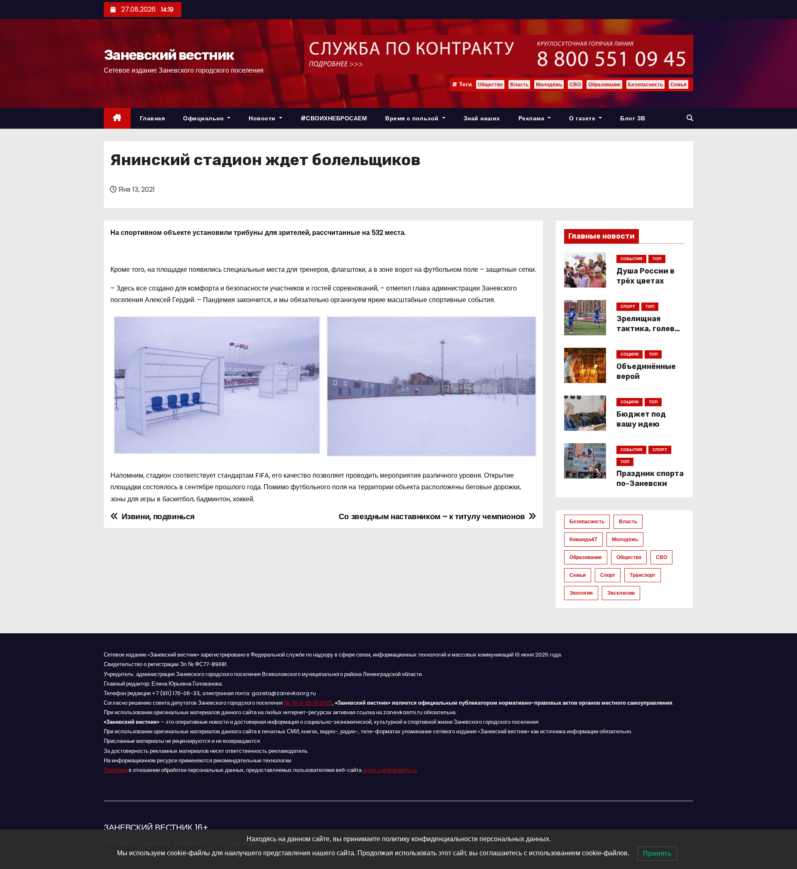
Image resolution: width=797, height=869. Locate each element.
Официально (204, 118)
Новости (263, 118)
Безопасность (645, 84)
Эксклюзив (621, 592)
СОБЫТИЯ (631, 259)
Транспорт (642, 575)
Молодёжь (549, 84)
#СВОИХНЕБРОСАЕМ (334, 118)
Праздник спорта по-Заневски (650, 478)
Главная (152, 118)
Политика (115, 770)
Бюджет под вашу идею (641, 419)
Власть (519, 84)
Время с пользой (412, 118)
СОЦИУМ (629, 354)
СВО (575, 84)
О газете (583, 118)
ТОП (657, 259)
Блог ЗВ (632, 118)
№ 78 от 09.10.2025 (308, 703)
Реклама (532, 118)
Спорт (607, 575)
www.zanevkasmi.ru (390, 770)
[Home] (117, 118)
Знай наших (482, 118)
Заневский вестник (169, 54)
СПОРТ (628, 306)
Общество (490, 84)
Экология (581, 592)
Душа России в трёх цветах (645, 276)
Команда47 (583, 539)
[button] (690, 118)
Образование (604, 84)
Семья (678, 84)
